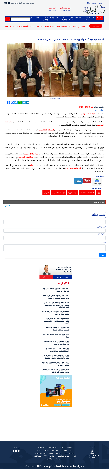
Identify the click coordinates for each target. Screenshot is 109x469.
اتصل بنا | (19, 2)
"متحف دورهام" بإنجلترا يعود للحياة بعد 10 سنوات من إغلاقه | (59, 26)
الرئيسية (99, 18)
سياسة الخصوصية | (28, 2)
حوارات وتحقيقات (63, 456)
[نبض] (78, 180)
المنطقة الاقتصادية (46, 129)
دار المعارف (99, 110)
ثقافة (58, 18)
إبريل (32, 165)
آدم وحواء (59, 459)
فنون (51, 453)
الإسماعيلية (72, 192)
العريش (46, 192)
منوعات (37, 18)
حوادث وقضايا (45, 19)
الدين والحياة (64, 19)
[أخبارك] (87, 180)
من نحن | (13, 2)
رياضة (52, 18)
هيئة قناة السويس (87, 113)
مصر (93, 18)
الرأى (74, 456)
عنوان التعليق (102, 234)
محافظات (78, 18)
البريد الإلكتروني (101, 226)
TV (45, 456)
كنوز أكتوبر (37, 456)
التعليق (103, 242)
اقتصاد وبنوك (87, 19)
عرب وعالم (71, 19)
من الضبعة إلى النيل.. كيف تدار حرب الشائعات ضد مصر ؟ (63, 269)
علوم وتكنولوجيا (40, 453)
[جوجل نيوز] (97, 181)
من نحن (49, 459)
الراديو (52, 456)
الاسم (104, 218)
